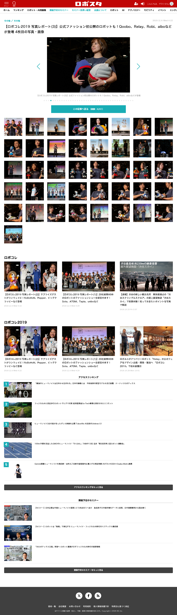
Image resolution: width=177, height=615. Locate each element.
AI (123, 10)
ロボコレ (10, 258)
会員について (100, 10)
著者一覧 (52, 606)
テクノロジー (134, 10)
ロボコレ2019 (15, 322)
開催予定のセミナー (59, 10)
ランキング (18, 10)
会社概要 (62, 606)
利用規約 (87, 606)
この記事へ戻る (87, 109)
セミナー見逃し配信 (81, 10)
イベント (162, 10)
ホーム (6, 10)
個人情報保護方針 (101, 606)
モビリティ (149, 10)
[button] (50, 66)
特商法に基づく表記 (120, 606)
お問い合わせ (74, 606)
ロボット (114, 10)
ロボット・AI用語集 (36, 10)
